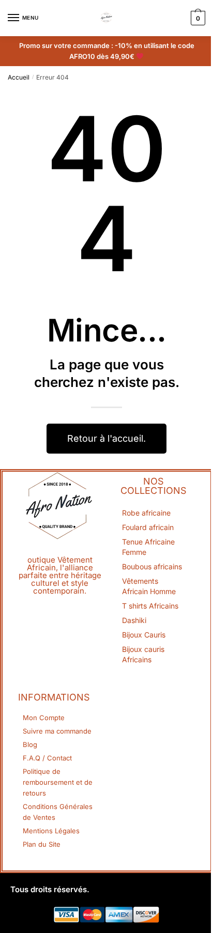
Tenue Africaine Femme (148, 546)
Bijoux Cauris (143, 634)
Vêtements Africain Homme (149, 586)
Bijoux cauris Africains (143, 654)
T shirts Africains (150, 605)
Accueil (18, 77)
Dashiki (134, 620)
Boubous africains (152, 566)
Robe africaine (146, 512)
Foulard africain (148, 527)
